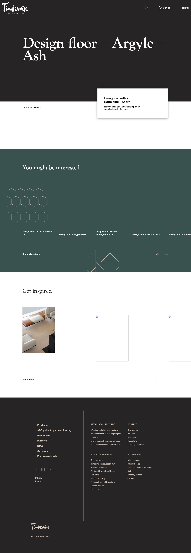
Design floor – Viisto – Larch (146, 234)
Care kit (130, 478)
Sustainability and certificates (103, 471)
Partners (42, 440)
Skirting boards (133, 463)
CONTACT (132, 424)
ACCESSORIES (134, 454)
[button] (158, 255)
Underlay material (134, 474)
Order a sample (97, 485)
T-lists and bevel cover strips (139, 467)
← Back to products (32, 107)
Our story (42, 451)
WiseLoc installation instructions (104, 429)
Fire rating (95, 474)
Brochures (95, 489)
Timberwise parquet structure (103, 463)
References (43, 435)
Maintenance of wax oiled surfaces (105, 440)
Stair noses (132, 471)
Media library (132, 440)
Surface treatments (99, 467)
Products (42, 425)
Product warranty (98, 478)
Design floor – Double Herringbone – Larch (106, 233)
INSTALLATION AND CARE (103, 424)
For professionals (47, 456)
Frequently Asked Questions (103, 482)
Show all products (31, 254)
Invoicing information (136, 444)
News (40, 445)
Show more (28, 379)
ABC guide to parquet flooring (54, 430)
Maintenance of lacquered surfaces (106, 444)
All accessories (133, 460)
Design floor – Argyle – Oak (72, 234)
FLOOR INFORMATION (101, 454)
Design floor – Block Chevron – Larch (37, 233)
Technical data (97, 460)
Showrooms (132, 429)
